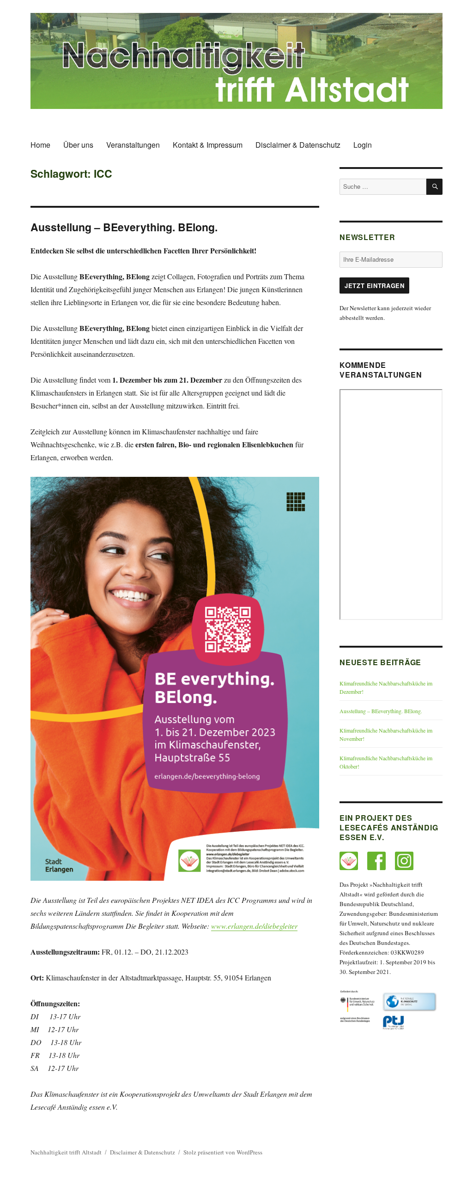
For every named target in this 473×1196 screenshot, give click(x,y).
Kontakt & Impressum (208, 144)
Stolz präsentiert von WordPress (222, 1152)
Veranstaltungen (133, 144)
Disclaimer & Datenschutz (297, 144)
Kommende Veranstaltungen (381, 370)
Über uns (78, 144)
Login (362, 144)
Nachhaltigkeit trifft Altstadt (66, 1152)
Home (40, 144)
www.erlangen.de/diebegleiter (254, 926)
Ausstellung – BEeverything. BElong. (381, 711)
